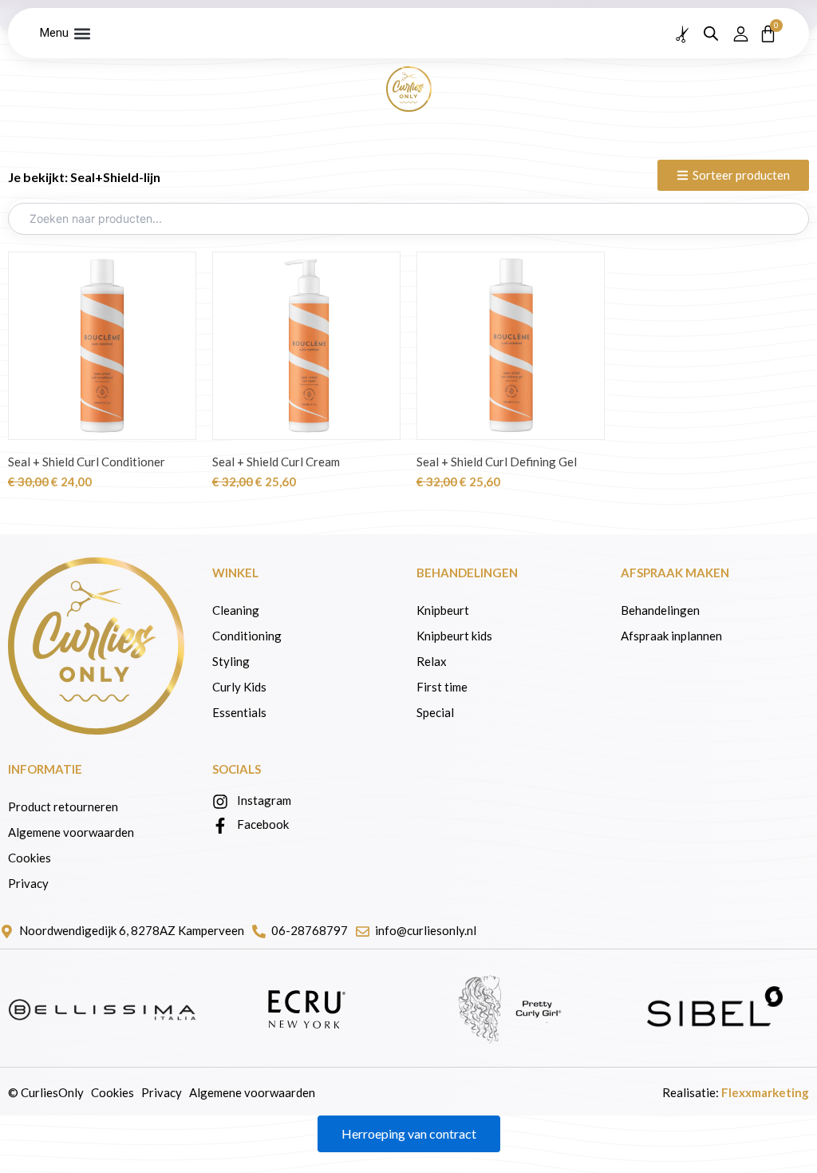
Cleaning (235, 610)
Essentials (239, 712)
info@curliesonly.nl (425, 930)
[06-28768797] (259, 931)
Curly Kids (240, 687)
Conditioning (247, 635)
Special (435, 712)
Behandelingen (661, 610)
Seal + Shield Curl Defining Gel (496, 461)
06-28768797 (309, 930)
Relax (431, 661)
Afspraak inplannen (671, 635)
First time (442, 687)
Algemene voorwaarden (71, 832)
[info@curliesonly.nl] (362, 931)
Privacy (28, 883)
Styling (231, 661)
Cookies (29, 857)
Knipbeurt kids (454, 635)
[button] (82, 33)
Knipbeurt (442, 610)
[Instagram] (220, 802)
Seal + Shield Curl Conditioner (86, 461)
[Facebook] (220, 826)
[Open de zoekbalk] (711, 33)
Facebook (263, 824)
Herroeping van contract (408, 1133)
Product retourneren (63, 806)
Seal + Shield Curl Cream (276, 461)
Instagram (264, 800)
